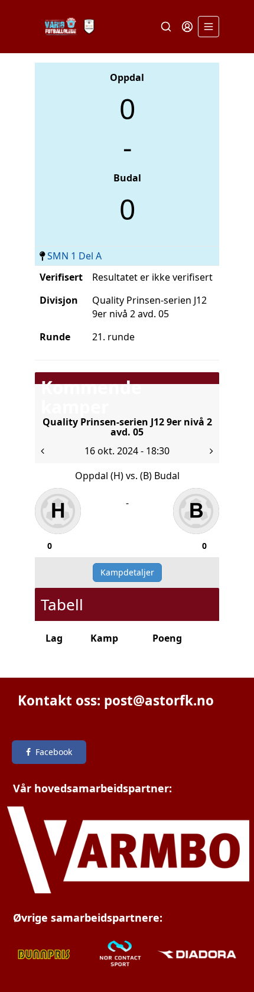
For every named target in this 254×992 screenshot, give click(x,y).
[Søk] (166, 26)
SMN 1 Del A (74, 255)
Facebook (53, 751)
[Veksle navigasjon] (208, 26)
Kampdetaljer (127, 572)
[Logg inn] (187, 26)
